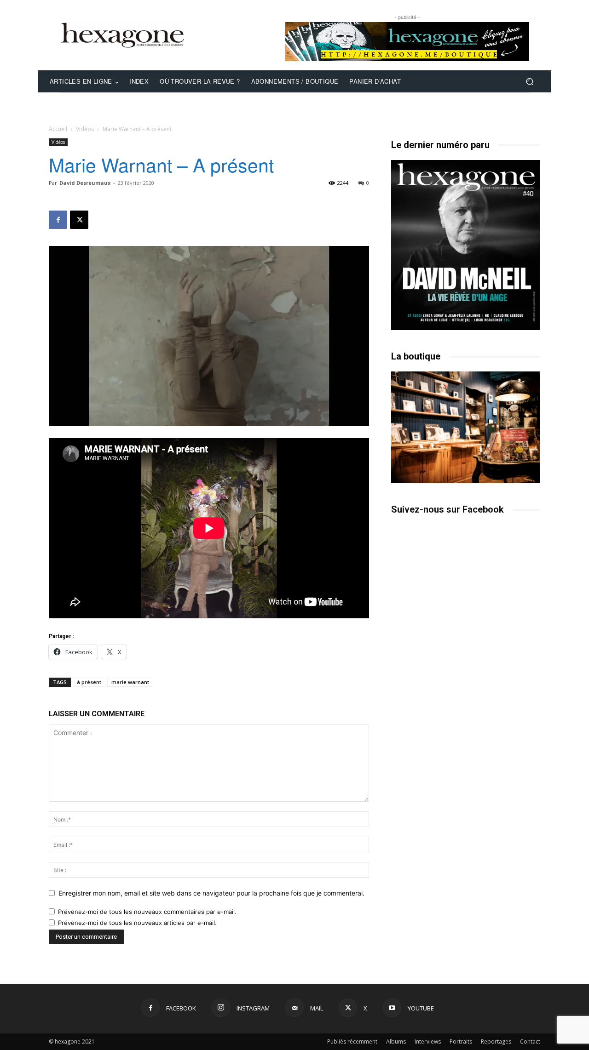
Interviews (428, 1041)
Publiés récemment (352, 1041)
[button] (529, 81)
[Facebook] (58, 220)
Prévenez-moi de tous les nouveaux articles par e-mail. (137, 922)
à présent (89, 682)
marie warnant (130, 682)
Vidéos (85, 129)
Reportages (496, 1041)
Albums (396, 1041)
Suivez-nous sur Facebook (447, 509)
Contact (530, 1041)
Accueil (58, 129)
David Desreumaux (84, 182)
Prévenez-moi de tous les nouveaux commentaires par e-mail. (147, 911)
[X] (79, 220)
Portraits (461, 1041)
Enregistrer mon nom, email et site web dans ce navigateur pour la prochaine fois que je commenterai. (211, 893)
